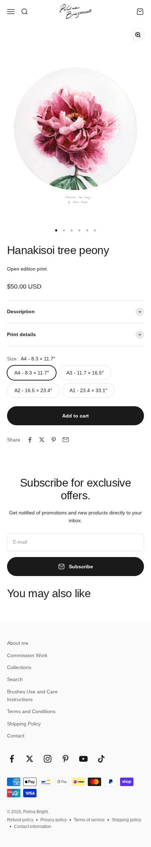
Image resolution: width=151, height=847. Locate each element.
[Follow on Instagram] (47, 758)
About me (17, 643)
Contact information (32, 826)
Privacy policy (53, 819)
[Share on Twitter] (42, 440)
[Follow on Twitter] (29, 758)
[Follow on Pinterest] (65, 758)
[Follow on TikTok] (101, 758)
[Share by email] (66, 440)
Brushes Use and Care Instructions (32, 695)
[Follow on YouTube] (83, 758)
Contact (15, 735)
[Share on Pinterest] (54, 440)
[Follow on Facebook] (12, 758)
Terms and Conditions (31, 711)
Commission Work (27, 655)
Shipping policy (126, 819)
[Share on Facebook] (30, 440)
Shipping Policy (24, 724)
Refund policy (20, 819)
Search (15, 679)
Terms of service (89, 819)
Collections (19, 667)
